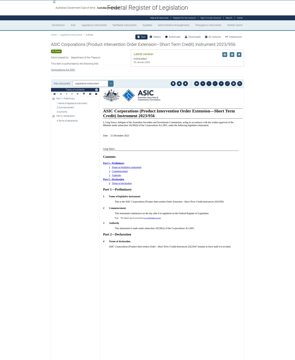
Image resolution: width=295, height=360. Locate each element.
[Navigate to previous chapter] (202, 83)
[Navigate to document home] (196, 83)
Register (184, 18)
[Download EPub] (173, 83)
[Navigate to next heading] (72, 94)
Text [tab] (143, 36)
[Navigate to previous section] (208, 83)
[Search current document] (239, 83)
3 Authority (62, 112)
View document (61, 83)
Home (54, 35)
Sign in (211, 18)
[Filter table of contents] (83, 94)
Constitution (58, 25)
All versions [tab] (214, 36)
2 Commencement (65, 107)
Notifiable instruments (125, 25)
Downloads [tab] (195, 36)
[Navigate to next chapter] (221, 83)
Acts (73, 25)
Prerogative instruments (208, 25)
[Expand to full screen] (227, 83)
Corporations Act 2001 (63, 69)
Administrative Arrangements (173, 25)
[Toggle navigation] (96, 90)
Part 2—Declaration (65, 116)
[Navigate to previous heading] (67, 94)
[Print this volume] (233, 83)
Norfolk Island (234, 25)
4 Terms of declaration (67, 120)
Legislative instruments (94, 25)
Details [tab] (157, 36)
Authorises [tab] (174, 36)
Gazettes (147, 25)
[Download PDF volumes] (179, 83)
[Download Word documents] (185, 83)
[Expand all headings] (90, 94)
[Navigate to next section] (215, 83)
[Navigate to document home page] (54, 94)
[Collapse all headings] (96, 94)
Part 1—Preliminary (65, 98)
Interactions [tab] (235, 36)
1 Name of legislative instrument (72, 103)
